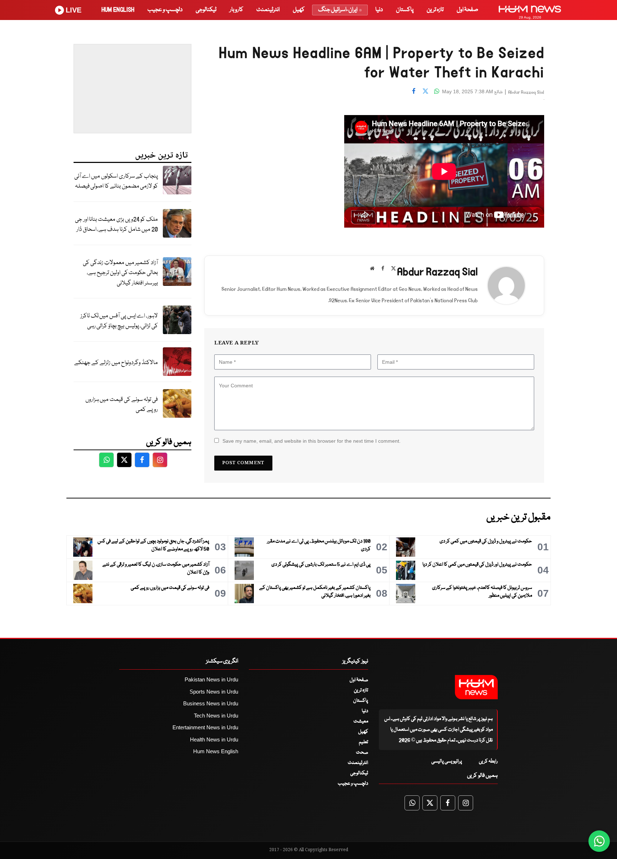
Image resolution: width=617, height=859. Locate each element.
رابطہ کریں (488, 761)
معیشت (360, 721)
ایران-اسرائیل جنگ (337, 9)
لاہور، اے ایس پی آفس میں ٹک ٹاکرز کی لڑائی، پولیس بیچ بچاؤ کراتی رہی (119, 321)
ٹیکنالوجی (206, 9)
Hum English (117, 9)
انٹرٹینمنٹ (268, 9)
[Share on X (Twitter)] (425, 90)
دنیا (379, 9)
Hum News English (215, 751)
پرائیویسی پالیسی (446, 761)
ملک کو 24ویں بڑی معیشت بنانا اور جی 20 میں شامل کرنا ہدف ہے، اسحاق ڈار (116, 224)
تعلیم (363, 742)
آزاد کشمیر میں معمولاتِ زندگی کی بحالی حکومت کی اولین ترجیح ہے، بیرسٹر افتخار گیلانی (120, 273)
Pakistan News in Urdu (211, 679)
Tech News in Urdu (216, 715)
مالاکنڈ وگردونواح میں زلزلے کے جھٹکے (116, 362)
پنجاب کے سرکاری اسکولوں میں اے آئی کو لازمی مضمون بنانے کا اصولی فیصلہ (116, 181)
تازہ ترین (435, 9)
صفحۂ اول (467, 9)
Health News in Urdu (214, 739)
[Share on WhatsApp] (436, 90)
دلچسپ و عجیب (164, 9)
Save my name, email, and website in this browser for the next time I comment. (311, 441)
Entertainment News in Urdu (205, 727)
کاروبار (236, 9)
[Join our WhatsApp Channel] (599, 841)
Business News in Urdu (210, 703)
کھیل (299, 9)
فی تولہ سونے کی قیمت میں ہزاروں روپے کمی (121, 404)
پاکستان (404, 9)
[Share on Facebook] (413, 90)
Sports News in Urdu (214, 692)
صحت (362, 752)
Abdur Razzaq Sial (526, 92)
